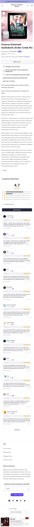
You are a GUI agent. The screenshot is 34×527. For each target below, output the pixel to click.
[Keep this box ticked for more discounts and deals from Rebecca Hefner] (28, 489)
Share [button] (5, 170)
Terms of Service (7, 460)
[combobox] (30, 204)
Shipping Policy (7, 456)
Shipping (3, 53)
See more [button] (26, 226)
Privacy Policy (7, 448)
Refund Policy (7, 452)
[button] (2, 5)
